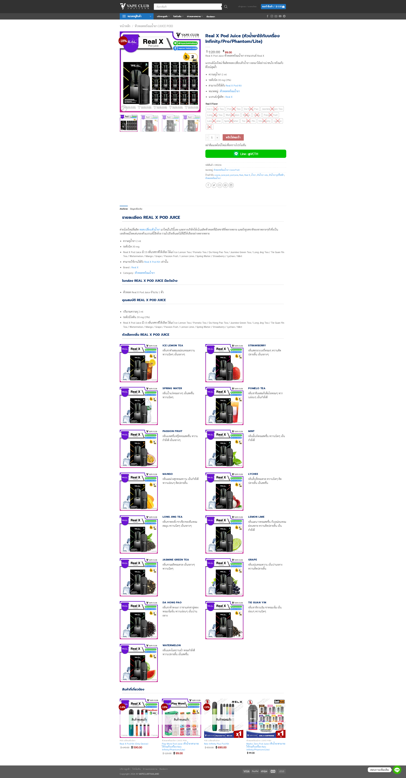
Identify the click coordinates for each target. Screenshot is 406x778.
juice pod (225, 175)
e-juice (217, 175)
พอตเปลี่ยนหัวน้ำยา (149, 229)
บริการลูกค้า (162, 16)
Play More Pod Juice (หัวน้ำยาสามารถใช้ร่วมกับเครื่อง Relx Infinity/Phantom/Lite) (180, 746)
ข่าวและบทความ (194, 16)
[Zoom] (124, 108)
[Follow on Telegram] (284, 16)
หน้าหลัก (125, 26)
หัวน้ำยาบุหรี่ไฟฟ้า (276, 175)
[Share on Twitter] (214, 185)
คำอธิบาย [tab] (124, 208)
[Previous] (125, 72)
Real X (228, 96)
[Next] (195, 72)
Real (241, 175)
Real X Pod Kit (152, 261)
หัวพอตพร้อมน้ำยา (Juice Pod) (154, 26)
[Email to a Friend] (219, 185)
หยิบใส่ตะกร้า (233, 137)
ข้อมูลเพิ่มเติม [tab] (136, 208)
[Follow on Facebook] (267, 16)
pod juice (234, 175)
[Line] (397, 769)
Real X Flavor (212, 104)
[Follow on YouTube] (280, 16)
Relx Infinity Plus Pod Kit (216, 743)
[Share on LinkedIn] (231, 185)
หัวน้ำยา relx (262, 175)
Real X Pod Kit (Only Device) (134, 743)
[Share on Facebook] (208, 185)
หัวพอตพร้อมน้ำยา (230, 91)
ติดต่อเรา (210, 16)
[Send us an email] (276, 16)
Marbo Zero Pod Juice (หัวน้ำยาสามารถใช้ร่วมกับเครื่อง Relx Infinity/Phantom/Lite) (265, 746)
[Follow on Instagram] (272, 16)
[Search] (226, 6)
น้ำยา (253, 175)
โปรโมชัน (177, 16)
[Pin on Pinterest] (225, 185)
